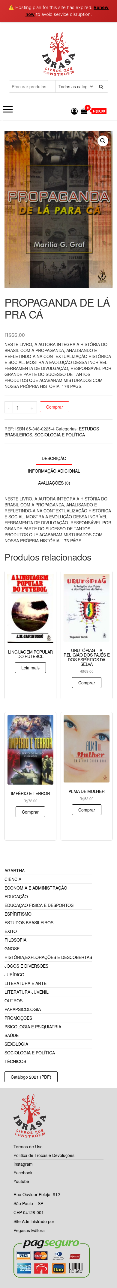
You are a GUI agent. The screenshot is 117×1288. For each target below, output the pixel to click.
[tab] (58, 458)
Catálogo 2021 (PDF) (31, 1077)
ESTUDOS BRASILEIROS (28, 922)
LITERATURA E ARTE (25, 983)
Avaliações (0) (54, 483)
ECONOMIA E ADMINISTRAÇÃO (35, 888)
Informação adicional (54, 471)
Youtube (21, 1181)
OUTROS (13, 1001)
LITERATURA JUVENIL (26, 992)
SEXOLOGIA (16, 1044)
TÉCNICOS (15, 1061)
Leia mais (30, 668)
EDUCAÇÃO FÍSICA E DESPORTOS (39, 905)
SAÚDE (11, 1035)
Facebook (23, 1173)
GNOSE (12, 948)
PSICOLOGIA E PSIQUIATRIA (32, 1027)
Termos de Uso (28, 1147)
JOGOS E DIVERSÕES (26, 966)
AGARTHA (14, 870)
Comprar (54, 407)
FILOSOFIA (15, 940)
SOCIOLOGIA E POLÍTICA (59, 435)
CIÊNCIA (12, 879)
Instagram (23, 1164)
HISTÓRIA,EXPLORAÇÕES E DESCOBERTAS (48, 957)
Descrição (54, 458)
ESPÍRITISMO (18, 914)
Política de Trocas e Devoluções (44, 1155)
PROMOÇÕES (18, 1018)
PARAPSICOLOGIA (22, 1009)
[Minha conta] (74, 110)
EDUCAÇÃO (16, 896)
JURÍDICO (14, 975)
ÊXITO (10, 931)
